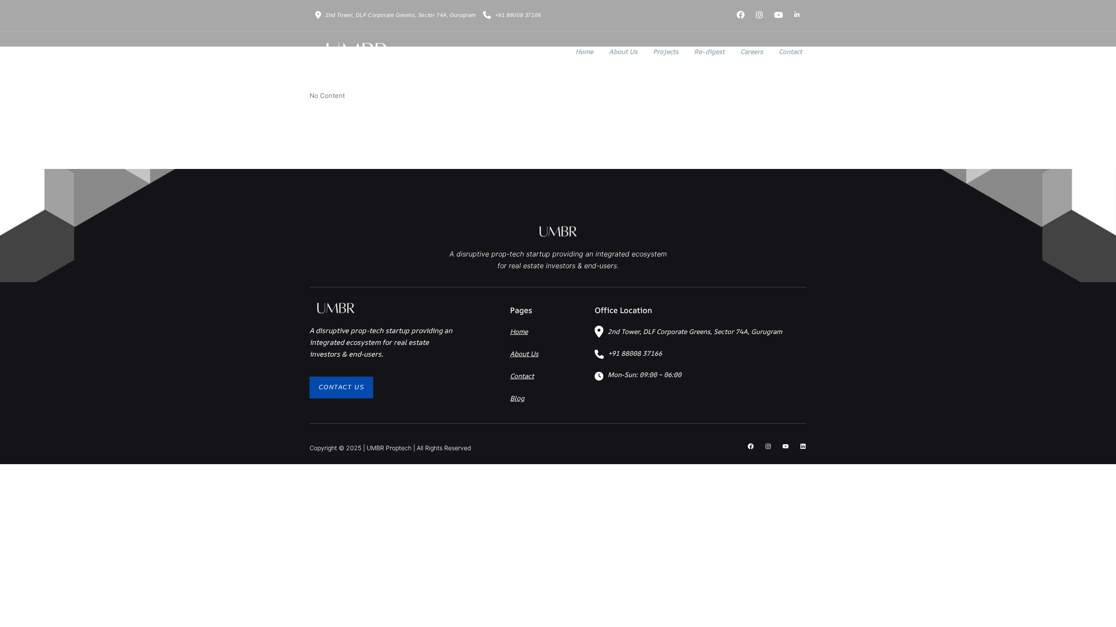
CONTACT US (341, 387)
